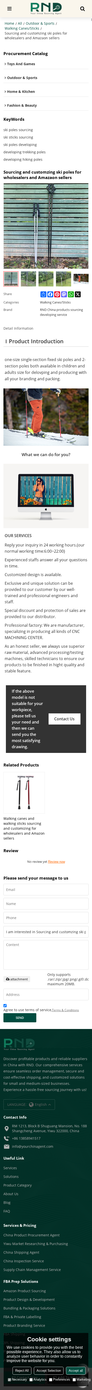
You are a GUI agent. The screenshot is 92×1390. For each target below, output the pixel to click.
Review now (56, 862)
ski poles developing (20, 144)
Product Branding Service (24, 1325)
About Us (10, 1193)
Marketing (84, 1379)
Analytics (40, 1379)
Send (20, 1017)
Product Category (17, 1185)
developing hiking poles (22, 159)
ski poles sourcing (18, 129)
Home (9, 23)
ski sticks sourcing (18, 137)
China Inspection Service (23, 1261)
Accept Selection (49, 1370)
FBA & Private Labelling (22, 1316)
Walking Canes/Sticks (22, 28)
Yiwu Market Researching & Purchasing (35, 1243)
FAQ (6, 1211)
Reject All (22, 1370)
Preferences (61, 1379)
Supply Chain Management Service (32, 1269)
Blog (7, 1202)
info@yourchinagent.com (32, 1146)
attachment (19, 979)
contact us (64, 719)
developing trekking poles (24, 152)
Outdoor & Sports (40, 23)
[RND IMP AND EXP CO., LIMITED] (46, 8)
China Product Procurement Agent (31, 1235)
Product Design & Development (29, 1299)
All (20, 23)
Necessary (19, 1379)
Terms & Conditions (65, 1010)
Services (10, 1168)
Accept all (76, 1370)
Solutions (11, 1176)
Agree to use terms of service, (41, 1009)
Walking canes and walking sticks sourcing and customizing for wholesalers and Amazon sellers (24, 828)
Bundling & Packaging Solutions (29, 1308)
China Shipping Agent (21, 1252)
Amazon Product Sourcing (24, 1291)
